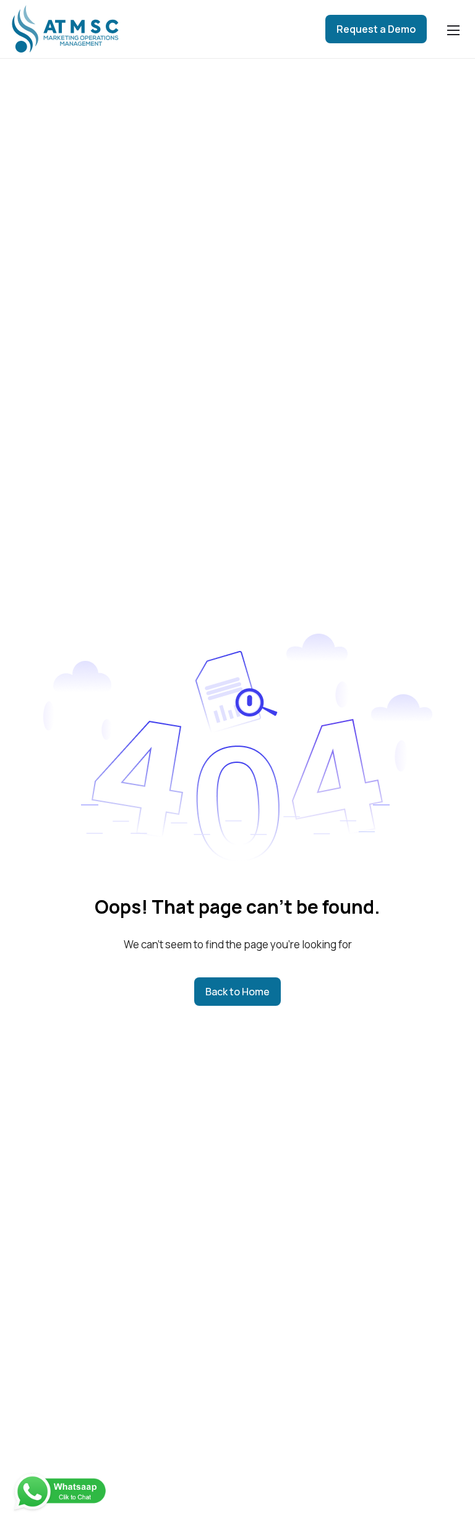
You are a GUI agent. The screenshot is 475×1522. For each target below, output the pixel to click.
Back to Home (237, 991)
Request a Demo (376, 29)
